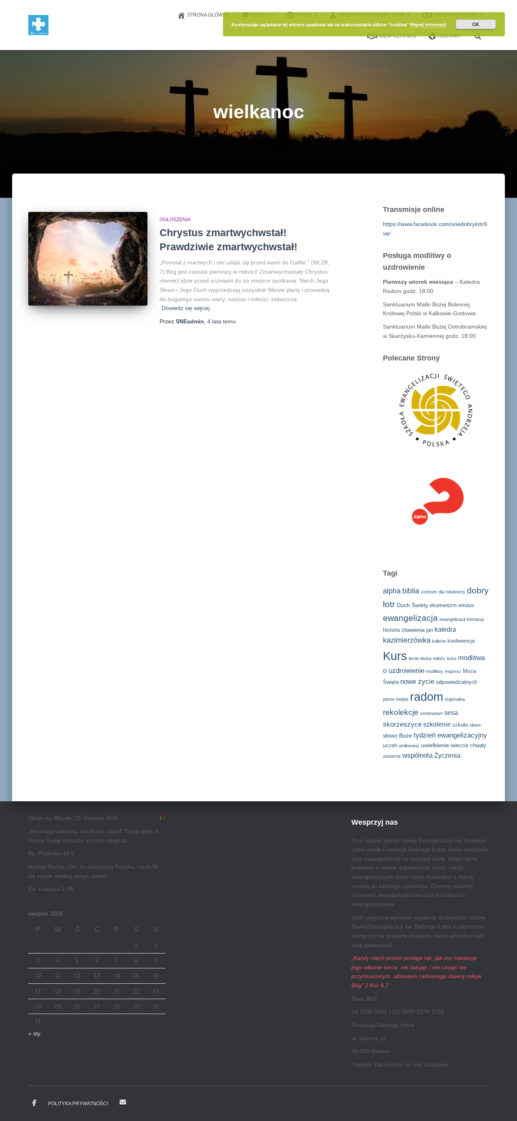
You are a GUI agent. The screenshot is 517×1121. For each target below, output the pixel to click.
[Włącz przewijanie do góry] (501, 1105)
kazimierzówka (407, 640)
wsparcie (392, 756)
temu (221, 321)
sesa (451, 712)
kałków (439, 641)
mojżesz (453, 671)
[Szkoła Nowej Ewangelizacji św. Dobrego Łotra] (38, 25)
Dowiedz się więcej (186, 308)
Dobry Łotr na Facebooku (34, 1103)
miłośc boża (444, 658)
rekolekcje (400, 712)
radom (426, 696)
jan (429, 630)
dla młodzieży (452, 591)
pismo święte (395, 699)
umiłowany (409, 745)
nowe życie (417, 681)
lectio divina (420, 658)
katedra (445, 629)
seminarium (431, 713)
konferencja (461, 641)
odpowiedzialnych (456, 682)
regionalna (455, 699)
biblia (410, 591)
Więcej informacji (428, 24)
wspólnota (417, 755)
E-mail (123, 1102)
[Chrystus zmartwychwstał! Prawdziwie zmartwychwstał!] (87, 259)
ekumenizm (443, 605)
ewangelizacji (452, 619)
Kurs (395, 655)
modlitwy (434, 671)
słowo (475, 725)
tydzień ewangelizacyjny (450, 735)
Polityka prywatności (78, 1103)
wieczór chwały (468, 745)
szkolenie (437, 724)
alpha (392, 591)
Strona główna (208, 15)
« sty (34, 1033)
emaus (466, 605)
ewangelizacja (410, 617)
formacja (475, 619)
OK (475, 24)
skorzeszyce (402, 724)
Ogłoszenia (175, 219)
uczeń (390, 745)
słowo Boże (397, 735)
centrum (429, 591)
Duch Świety (412, 605)
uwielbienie (435, 745)
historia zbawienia (404, 630)
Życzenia (447, 755)
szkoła (460, 725)
